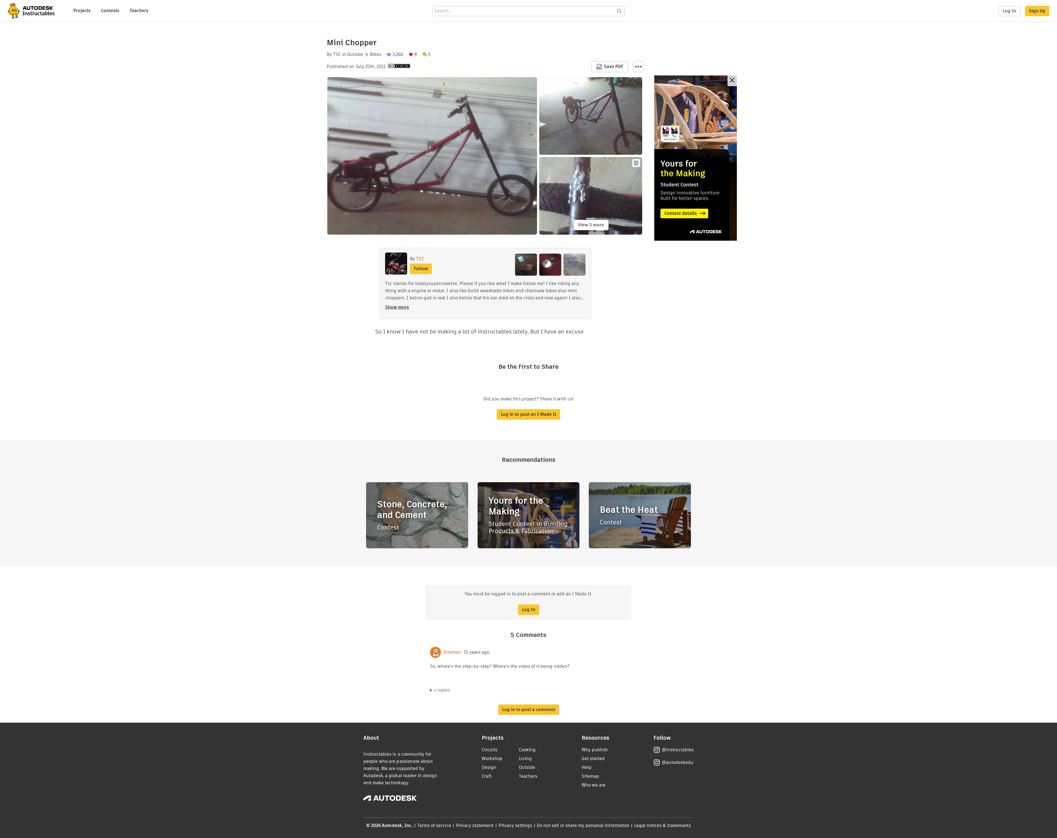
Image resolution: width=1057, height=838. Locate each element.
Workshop (492, 758)
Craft (487, 776)
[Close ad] (732, 80)
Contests (110, 10)
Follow (421, 268)
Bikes (375, 54)
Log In (1009, 11)
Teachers (139, 10)
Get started (593, 758)
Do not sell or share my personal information (583, 825)
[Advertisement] (695, 158)
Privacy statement (475, 825)
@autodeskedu (677, 762)
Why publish (595, 750)
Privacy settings (515, 825)
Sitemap (590, 776)
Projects (82, 10)
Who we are (594, 785)
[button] (638, 66)
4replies (442, 690)
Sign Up (1037, 11)
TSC (337, 54)
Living (525, 758)
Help (587, 767)
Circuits (489, 750)
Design (489, 767)
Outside (355, 54)
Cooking (527, 750)
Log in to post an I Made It (528, 414)
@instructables (678, 750)
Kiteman (452, 652)
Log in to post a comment (528, 709)
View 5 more (591, 225)
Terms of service (434, 825)
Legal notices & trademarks (662, 825)
